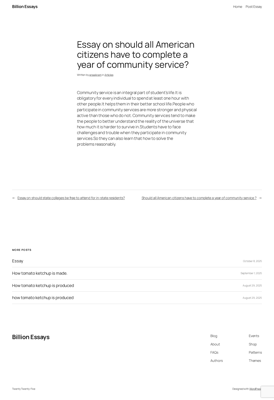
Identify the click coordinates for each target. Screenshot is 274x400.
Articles (109, 75)
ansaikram (95, 75)
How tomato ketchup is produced (43, 285)
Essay (17, 261)
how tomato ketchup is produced (43, 297)
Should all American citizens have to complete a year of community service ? (199, 198)
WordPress (255, 389)
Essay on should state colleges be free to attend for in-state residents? (71, 198)
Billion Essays (24, 6)
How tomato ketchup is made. (39, 273)
